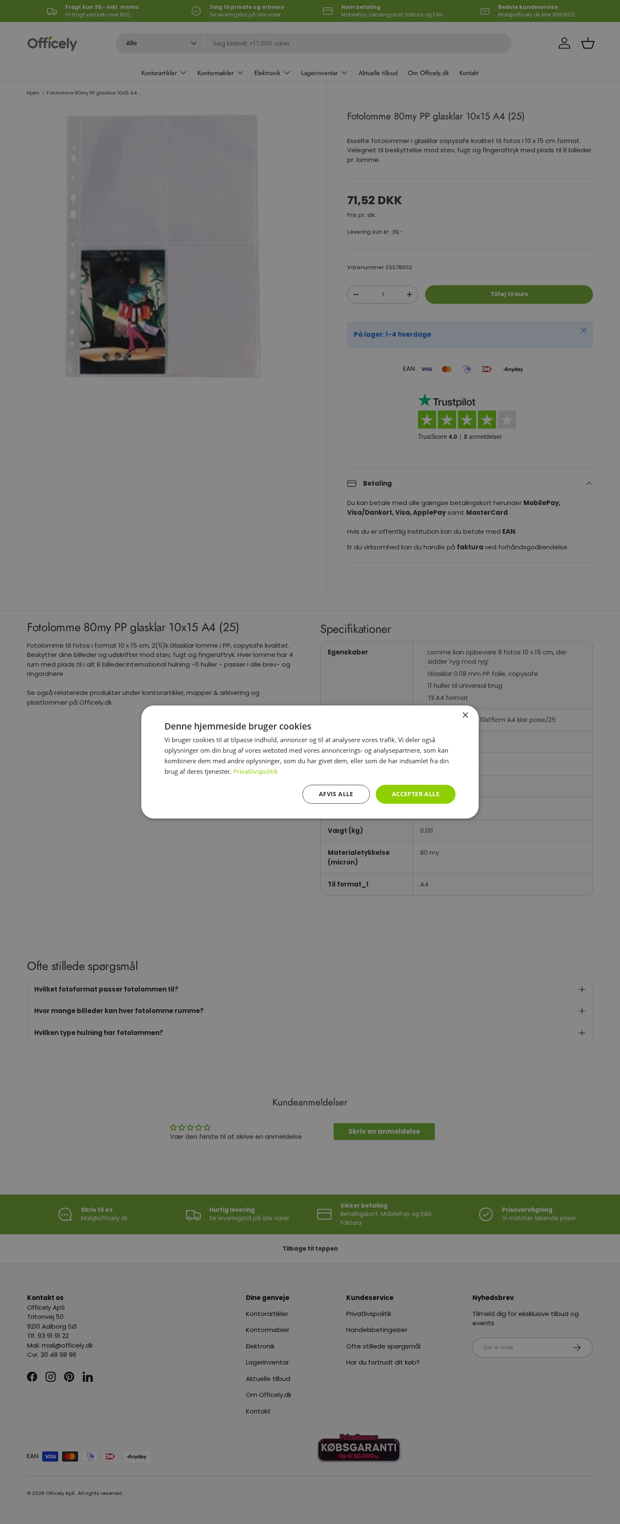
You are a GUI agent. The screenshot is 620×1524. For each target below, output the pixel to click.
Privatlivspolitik (255, 771)
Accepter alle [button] (415, 794)
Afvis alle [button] (336, 794)
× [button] (465, 715)
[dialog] (310, 762)
